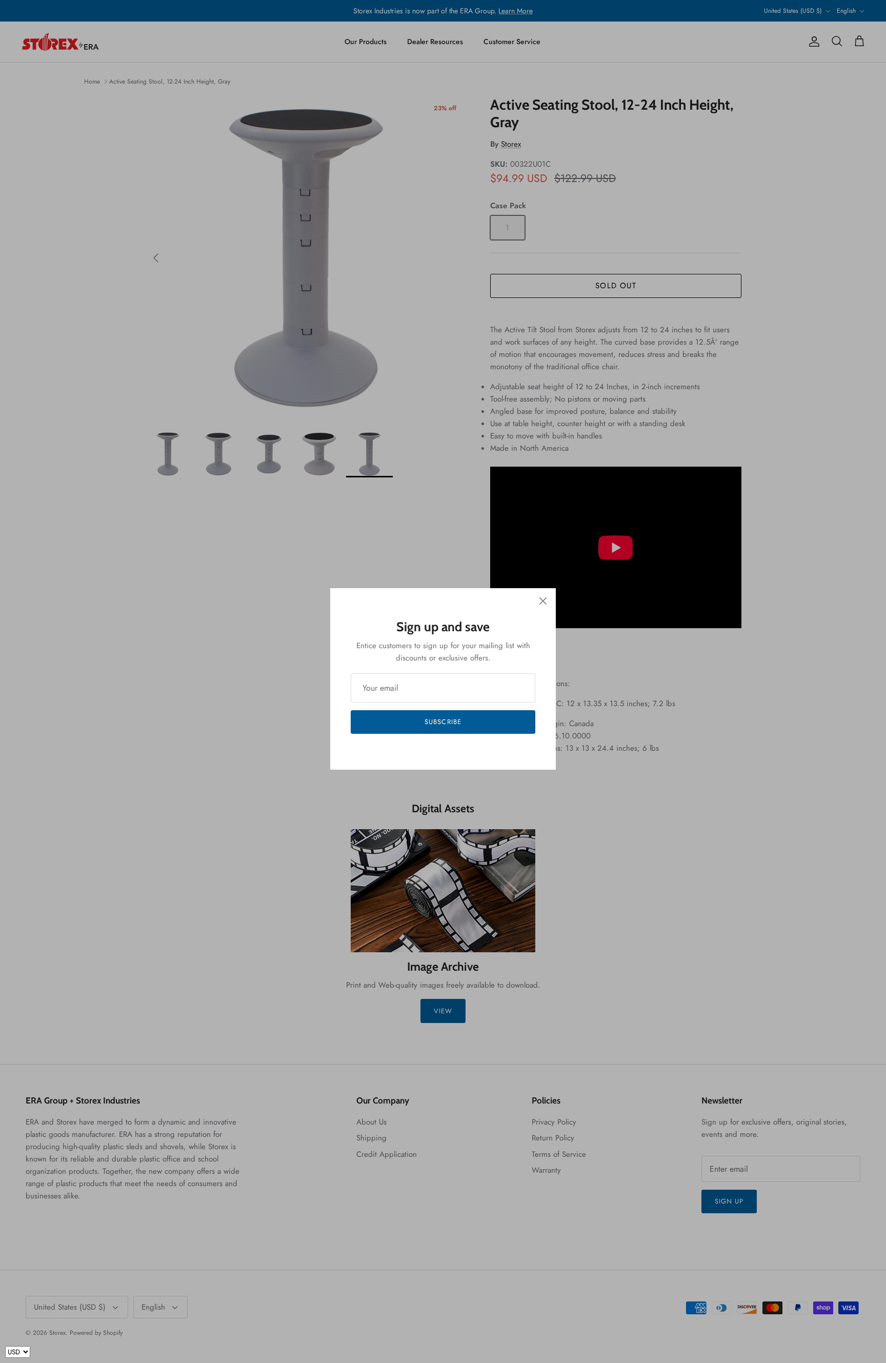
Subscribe (443, 722)
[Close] (543, 601)
